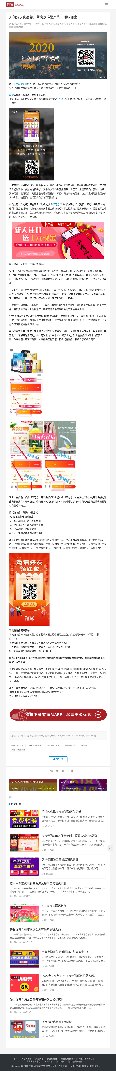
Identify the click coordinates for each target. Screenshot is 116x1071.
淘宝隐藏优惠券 (16, 26)
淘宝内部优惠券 (99, 24)
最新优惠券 (60, 24)
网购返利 (84, 746)
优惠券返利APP (17, 746)
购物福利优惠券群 (18, 750)
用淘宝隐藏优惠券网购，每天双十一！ (66, 952)
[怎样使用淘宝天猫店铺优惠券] (24, 867)
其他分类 (39, 24)
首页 (16, 1058)
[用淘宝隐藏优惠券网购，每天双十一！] (24, 959)
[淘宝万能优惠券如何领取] (24, 1029)
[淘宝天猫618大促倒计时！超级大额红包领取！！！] (24, 843)
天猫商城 (39, 1058)
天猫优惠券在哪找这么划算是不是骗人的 (35, 929)
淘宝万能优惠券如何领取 (57, 1022)
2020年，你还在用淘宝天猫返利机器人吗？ (69, 976)
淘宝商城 (48, 1061)
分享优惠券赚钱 (35, 746)
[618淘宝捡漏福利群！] (24, 913)
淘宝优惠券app (84, 24)
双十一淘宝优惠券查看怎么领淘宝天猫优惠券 (38, 883)
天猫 (60, 99)
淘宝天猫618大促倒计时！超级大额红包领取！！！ (74, 836)
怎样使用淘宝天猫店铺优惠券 (60, 859)
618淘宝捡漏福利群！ (55, 906)
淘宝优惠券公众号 (86, 1058)
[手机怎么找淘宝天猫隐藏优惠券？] (24, 819)
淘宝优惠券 (71, 24)
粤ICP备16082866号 (90, 1066)
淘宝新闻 (60, 1061)
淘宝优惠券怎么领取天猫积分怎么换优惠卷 (37, 999)
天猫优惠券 (49, 24)
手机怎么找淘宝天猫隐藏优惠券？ (63, 812)
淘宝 (11, 94)
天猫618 (15, 837)
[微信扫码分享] (51, 770)
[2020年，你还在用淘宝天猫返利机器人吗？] (24, 983)
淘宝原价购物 (20, 83)
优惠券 (56, 204)
